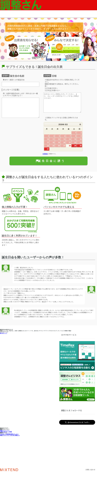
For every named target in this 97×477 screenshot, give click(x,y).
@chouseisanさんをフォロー (79, 422)
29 (75, 146)
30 (81, 146)
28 (70, 146)
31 (48, 149)
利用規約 (45, 154)
